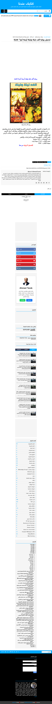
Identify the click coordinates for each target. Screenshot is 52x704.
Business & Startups (29, 523)
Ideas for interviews (29, 529)
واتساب (22, 300)
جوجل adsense (31, 472)
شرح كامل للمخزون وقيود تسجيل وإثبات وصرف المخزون (26, 643)
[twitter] (16, 652)
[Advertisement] (26, 27)
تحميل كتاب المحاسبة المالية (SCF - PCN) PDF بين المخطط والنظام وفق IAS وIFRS (23, 393)
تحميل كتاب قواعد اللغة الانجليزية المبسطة (25, 603)
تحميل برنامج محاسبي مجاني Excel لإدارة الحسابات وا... (25, 636)
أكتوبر (32, 557)
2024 (33, 547)
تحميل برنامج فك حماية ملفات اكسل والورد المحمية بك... (25, 586)
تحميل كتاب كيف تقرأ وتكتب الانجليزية (26, 602)
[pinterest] (12, 652)
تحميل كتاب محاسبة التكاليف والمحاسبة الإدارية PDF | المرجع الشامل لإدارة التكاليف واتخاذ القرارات (24, 406)
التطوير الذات (32, 454)
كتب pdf (32, 37)
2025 (33, 546)
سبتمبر (31, 558)
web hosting (31, 536)
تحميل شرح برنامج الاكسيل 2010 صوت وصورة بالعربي (26, 576)
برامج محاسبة (32, 463)
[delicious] (2, 652)
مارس (32, 567)
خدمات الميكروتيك (31, 474)
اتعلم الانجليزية (31, 444)
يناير (32, 570)
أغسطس (31, 560)
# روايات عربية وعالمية (42, 162)
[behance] (5, 652)
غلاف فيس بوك (31, 495)
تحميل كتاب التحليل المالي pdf (27, 614)
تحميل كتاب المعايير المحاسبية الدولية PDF (25, 619)
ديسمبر (31, 554)
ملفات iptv (32, 510)
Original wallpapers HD (28, 532)
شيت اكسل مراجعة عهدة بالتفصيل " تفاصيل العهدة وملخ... (26, 638)
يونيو (32, 563)
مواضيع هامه (32, 514)
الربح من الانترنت (31, 459)
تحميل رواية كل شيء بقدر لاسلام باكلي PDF (26, 598)
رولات (33, 480)
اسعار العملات (32, 450)
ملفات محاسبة (32, 508)
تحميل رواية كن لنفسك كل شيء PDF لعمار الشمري (25, 625)
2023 (33, 549)
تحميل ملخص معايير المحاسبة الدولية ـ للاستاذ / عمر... (26, 581)
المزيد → (35, 696)
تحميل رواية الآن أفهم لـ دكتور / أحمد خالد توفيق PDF (25, 623)
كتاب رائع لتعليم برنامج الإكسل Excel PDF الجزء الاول (25, 621)
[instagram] (3, 652)
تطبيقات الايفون (31, 467)
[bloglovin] (11, 652)
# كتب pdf (35, 162)
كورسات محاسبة (31, 504)
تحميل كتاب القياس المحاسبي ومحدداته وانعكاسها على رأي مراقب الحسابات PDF (23, 413)
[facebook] (18, 652)
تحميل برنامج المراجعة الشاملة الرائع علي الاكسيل (26, 591)
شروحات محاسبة (31, 489)
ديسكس (26, 194)
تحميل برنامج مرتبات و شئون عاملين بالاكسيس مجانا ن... (26, 609)
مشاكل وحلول (32, 506)
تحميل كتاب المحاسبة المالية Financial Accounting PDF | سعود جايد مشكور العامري (23, 361)
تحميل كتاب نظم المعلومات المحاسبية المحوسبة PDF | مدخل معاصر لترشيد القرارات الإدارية (23, 15)
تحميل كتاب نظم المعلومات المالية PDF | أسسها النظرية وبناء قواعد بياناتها (23, 380)
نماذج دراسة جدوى (31, 519)
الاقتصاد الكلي (32, 452)
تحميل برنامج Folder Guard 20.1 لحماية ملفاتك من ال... (25, 574)
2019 (33, 645)
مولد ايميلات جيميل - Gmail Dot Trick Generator (28, 338)
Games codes (31, 527)
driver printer (31, 525)
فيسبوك (9, 194)
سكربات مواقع (32, 482)
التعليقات (19, 349)
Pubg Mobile (31, 534)
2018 (33, 646)
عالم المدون (14, 702)
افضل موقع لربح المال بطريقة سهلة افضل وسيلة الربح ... (25, 595)
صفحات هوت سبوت (30, 493)
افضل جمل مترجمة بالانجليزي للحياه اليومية (25, 610)
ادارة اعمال (32, 448)
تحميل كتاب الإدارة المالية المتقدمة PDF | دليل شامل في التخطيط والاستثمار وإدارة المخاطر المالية (23, 399)
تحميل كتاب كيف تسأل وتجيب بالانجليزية (25, 604)
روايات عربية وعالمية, (30, 42)
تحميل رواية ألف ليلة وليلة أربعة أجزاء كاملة (25, 629)
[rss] (7, 652)
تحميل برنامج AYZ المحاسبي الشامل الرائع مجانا (25, 631)
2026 (33, 544)
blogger (43, 194)
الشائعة (26, 349)
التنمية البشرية (32, 456)
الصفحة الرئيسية (47, 37)
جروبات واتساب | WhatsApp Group (26, 469)
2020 (33, 553)
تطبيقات (33, 465)
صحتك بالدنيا (32, 491)
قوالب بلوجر (32, 497)
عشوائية (33, 349)
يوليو (32, 561)
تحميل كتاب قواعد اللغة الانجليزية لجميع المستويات (26, 572)
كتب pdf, (24, 42)
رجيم (34, 476)
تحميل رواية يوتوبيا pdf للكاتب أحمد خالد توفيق (26, 641)
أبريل (32, 565)
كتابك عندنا (26, 4)
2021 (33, 551)
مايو (32, 564)
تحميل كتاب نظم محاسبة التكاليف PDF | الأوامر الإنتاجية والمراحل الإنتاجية (23, 374)
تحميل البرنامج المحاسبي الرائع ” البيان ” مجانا (25, 634)
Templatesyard (28, 702)
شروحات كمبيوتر (31, 486)
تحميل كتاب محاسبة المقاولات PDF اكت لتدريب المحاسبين (25, 612)
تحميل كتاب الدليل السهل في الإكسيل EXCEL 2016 (26, 600)
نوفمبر (31, 556)
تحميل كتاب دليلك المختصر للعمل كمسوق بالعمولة (25, 606)
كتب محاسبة (32, 499)
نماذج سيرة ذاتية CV (30, 521)
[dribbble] (9, 652)
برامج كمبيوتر (32, 461)
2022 (33, 550)
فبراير (32, 568)
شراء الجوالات (32, 484)
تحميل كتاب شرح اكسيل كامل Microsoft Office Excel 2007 (25, 579)
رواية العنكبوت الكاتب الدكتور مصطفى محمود (26, 616)
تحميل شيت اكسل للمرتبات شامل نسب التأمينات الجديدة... (26, 584)
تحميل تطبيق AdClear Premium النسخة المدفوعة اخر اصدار (25, 588)
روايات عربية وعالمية (39, 37)
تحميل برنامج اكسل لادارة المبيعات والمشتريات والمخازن (27, 628)
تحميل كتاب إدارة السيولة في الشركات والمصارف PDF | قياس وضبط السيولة (24, 386)
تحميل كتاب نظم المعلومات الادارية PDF (25, 617)
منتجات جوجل (32, 512)
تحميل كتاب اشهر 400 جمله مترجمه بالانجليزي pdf (27, 593)
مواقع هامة (32, 516)
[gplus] (14, 652)
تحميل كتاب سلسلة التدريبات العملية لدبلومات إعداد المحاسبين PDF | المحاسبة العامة (23, 367)
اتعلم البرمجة (32, 446)
